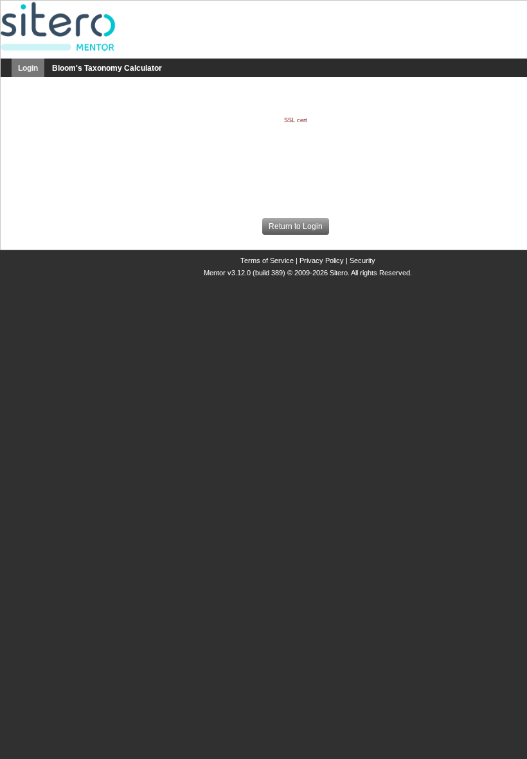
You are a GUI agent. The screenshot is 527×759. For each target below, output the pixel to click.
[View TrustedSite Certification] (295, 180)
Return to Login (296, 226)
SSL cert (295, 120)
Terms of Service (268, 260)
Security (362, 260)
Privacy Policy (322, 260)
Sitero (339, 273)
